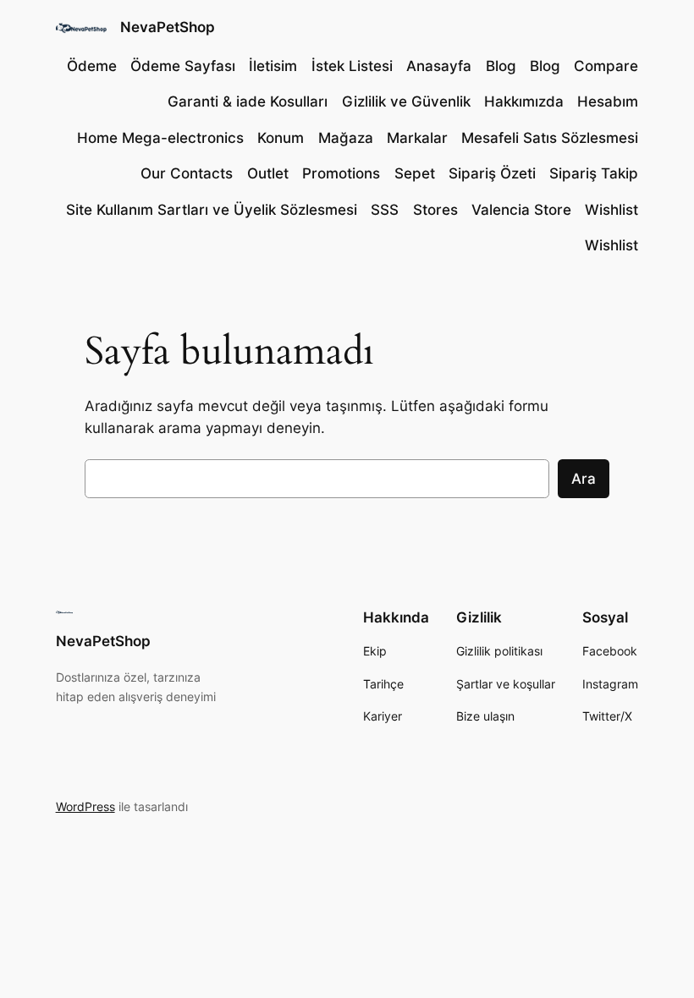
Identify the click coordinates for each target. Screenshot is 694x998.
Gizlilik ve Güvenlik (406, 101)
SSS (385, 209)
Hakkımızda (524, 101)
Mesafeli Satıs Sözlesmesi (549, 137)
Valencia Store (521, 209)
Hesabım (607, 101)
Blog (501, 66)
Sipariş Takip (593, 173)
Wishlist (611, 209)
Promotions (341, 173)
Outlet (268, 173)
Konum (280, 137)
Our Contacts (186, 173)
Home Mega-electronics (160, 137)
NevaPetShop (167, 27)
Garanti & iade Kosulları (248, 101)
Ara (583, 478)
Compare (606, 66)
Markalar (417, 137)
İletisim (273, 66)
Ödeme (92, 66)
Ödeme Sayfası (182, 66)
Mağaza (345, 137)
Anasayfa (438, 66)
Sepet (414, 173)
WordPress (85, 806)
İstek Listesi (352, 66)
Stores (435, 209)
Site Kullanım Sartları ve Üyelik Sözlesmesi (211, 209)
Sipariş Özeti (492, 173)
